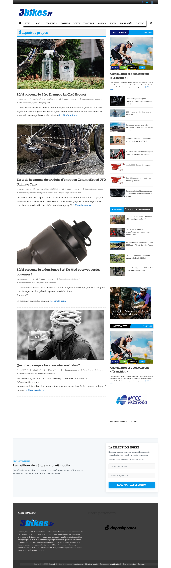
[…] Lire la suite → (68, 115)
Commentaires (144, 209)
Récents (130, 209)
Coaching (50, 23)
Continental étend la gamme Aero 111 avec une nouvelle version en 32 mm (139, 193)
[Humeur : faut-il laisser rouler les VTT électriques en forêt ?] (117, 220)
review (72, 193)
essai (55, 193)
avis (20, 193)
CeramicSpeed (27, 193)
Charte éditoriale (129, 564)
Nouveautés (126, 23)
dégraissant (43, 193)
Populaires (118, 209)
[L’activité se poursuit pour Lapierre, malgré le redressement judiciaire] (117, 101)
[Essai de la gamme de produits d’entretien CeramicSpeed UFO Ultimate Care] (60, 149)
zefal (48, 103)
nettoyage (29, 103)
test (76, 193)
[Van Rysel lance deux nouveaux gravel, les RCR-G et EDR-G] (117, 140)
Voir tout (147, 32)
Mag (38, 23)
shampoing (42, 103)
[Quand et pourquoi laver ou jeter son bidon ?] (60, 335)
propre (36, 103)
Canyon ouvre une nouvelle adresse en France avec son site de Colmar (139, 127)
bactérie (21, 373)
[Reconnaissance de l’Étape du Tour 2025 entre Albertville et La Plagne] (117, 246)
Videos (113, 23)
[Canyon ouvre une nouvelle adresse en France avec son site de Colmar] (117, 127)
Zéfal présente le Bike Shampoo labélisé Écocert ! (52, 94)
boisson (28, 283)
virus (53, 373)
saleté (46, 283)
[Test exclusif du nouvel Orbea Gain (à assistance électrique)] (117, 271)
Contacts (141, 564)
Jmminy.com (78, 564)
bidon (27, 373)
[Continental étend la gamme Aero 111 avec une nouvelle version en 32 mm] (117, 193)
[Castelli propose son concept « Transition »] (131, 53)
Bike (20, 103)
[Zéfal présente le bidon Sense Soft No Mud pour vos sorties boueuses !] (60, 239)
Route (76, 23)
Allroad (102, 23)
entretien (50, 193)
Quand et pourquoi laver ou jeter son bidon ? (48, 365)
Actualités (115, 67)
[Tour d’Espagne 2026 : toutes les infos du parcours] (117, 180)
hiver (37, 283)
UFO (79, 193)
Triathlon (88, 23)
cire (33, 193)
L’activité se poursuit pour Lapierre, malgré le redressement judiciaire (139, 101)
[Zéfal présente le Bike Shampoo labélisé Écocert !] (60, 64)
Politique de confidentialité (110, 564)
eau (36, 373)
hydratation (42, 373)
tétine (51, 283)
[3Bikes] (36, 523)
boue (33, 283)
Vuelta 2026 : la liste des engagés (138, 165)
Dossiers (65, 23)
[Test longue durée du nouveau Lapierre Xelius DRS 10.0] (117, 258)
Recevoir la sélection (132, 485)
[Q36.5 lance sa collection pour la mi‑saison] (117, 114)
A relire (140, 23)
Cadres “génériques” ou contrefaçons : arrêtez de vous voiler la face (137, 232)
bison (24, 283)
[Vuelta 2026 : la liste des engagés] (117, 167)
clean (24, 103)
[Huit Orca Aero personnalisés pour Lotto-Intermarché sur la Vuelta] (117, 154)
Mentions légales (91, 564)
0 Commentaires (69, 99)
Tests (27, 23)
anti (20, 283)
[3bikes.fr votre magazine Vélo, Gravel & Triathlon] (20, 23)
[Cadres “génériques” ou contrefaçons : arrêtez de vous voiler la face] (117, 233)
